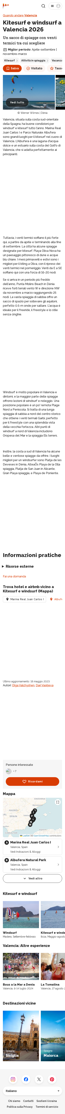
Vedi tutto (17, 102)
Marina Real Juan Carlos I (27, 599)
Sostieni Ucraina (46, 1101)
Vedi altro (35, 878)
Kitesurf (9, 60)
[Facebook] (26, 1079)
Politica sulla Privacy (20, 1106)
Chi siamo (14, 1101)
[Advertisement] (32, 193)
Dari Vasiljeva (44, 685)
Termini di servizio (47, 1106)
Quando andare (20, 15)
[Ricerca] (43, 6)
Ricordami (35, 781)
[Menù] (55, 6)
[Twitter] (39, 1079)
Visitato (36, 68)
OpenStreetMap (41, 835)
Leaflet (26, 835)
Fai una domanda (14, 576)
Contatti (28, 1101)
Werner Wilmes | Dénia (34, 112)
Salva (15, 68)
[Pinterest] (52, 1079)
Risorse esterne (20, 566)
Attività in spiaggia (33, 60)
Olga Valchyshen (23, 685)
